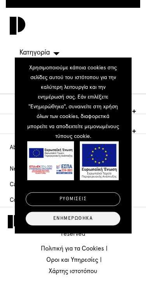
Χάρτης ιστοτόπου (73, 271)
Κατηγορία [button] (34, 52)
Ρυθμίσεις (73, 198)
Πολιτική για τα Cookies (72, 248)
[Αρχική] (15, 26)
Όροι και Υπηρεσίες (72, 260)
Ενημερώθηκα (73, 218)
